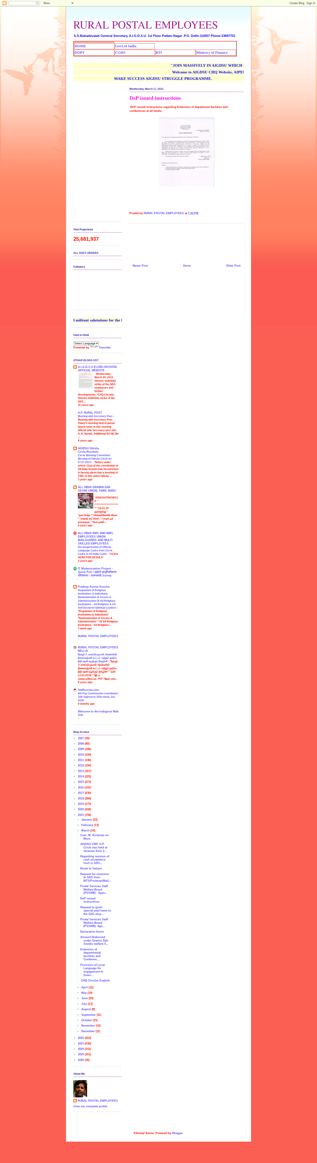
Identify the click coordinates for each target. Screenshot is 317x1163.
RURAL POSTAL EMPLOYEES (145, 24)
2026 (81, 1060)
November (88, 1025)
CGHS (120, 53)
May (84, 992)
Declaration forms (92, 931)
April (85, 987)
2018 (81, 798)
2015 (81, 781)
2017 (81, 792)
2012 (81, 765)
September (89, 1014)
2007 (81, 738)
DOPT (80, 53)
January (87, 819)
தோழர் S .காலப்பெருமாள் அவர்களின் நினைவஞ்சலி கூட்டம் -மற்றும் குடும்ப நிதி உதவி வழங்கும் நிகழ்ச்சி (97, 658)
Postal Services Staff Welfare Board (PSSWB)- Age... (94, 923)
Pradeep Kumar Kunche (94, 586)
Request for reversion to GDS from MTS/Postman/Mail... (95, 877)
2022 (81, 1038)
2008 (81, 743)
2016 (81, 787)
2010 (81, 754)
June (85, 998)
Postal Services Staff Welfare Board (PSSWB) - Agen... (94, 889)
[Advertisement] (186, 242)
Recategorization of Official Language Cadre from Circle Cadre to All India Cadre (95, 550)
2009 (81, 749)
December (88, 1031)
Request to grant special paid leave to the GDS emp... (95, 911)
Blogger (177, 1133)
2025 (81, 1054)
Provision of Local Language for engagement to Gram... (92, 970)
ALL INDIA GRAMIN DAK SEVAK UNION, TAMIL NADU (97, 489)
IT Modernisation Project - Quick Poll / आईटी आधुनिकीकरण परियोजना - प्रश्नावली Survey (97, 572)
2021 (81, 814)
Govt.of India (126, 46)
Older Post (233, 265)
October (87, 1020)
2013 (81, 771)
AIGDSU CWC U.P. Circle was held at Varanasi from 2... (93, 847)
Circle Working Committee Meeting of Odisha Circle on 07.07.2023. (94, 459)
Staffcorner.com (88, 689)
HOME (80, 46)
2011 (81, 760)
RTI (159, 53)
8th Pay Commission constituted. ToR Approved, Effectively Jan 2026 (98, 697)
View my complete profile (90, 1106)
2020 (81, 809)
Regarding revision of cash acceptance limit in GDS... (94, 860)
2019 (81, 803)
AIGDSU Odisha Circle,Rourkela (88, 450)
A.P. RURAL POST (90, 412)
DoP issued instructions (89, 900)
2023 (81, 1043)
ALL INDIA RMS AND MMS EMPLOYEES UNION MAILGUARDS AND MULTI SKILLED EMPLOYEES (95, 538)
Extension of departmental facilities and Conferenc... (90, 954)
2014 (81, 776)
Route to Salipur (91, 868)
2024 (81, 1049)
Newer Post (140, 265)
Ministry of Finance (212, 53)
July (84, 1003)
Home (187, 265)
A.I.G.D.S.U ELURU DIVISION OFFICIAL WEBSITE (97, 368)
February (87, 825)
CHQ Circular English (95, 980)
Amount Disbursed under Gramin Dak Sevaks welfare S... (94, 940)
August (86, 1009)
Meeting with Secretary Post (95, 416)
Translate (105, 347)
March (85, 830)
